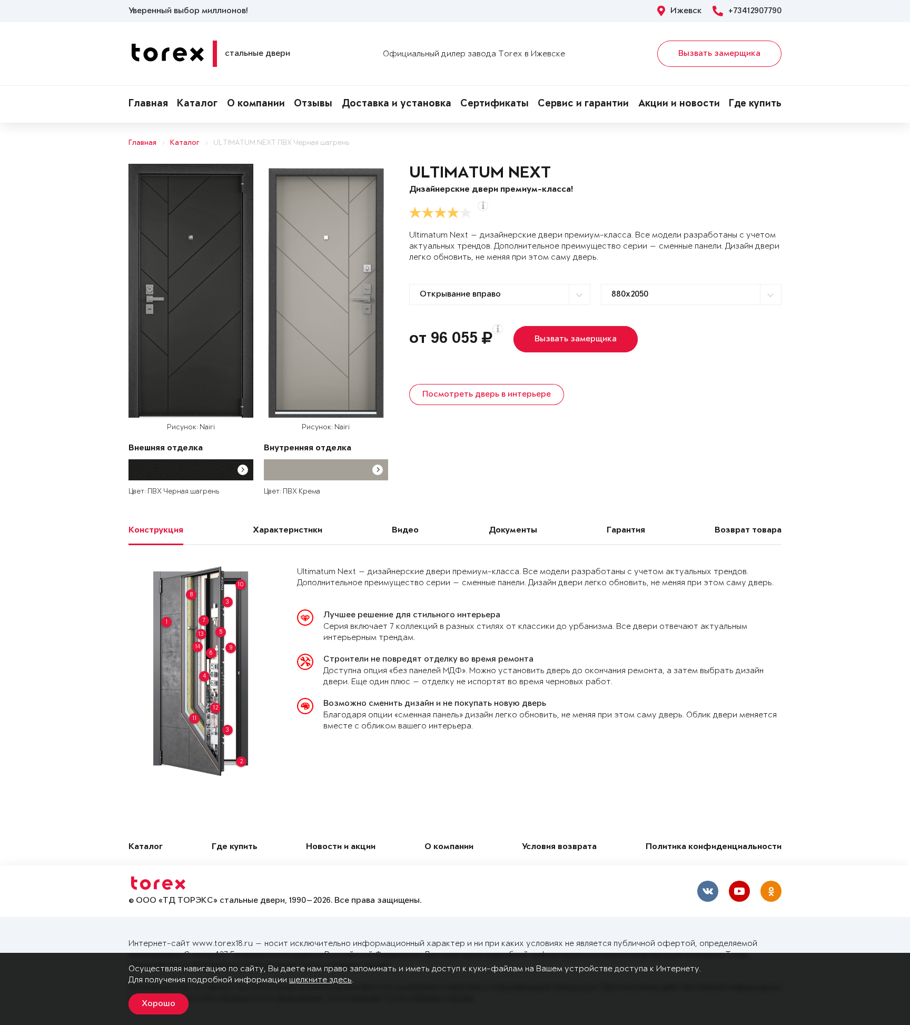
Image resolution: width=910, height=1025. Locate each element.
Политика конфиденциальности (714, 847)
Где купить (755, 104)
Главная (148, 104)
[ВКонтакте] (707, 891)
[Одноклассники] (771, 891)
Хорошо (158, 1004)
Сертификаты (494, 104)
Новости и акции (340, 847)
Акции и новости (679, 104)
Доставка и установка (396, 104)
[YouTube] (739, 891)
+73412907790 (755, 11)
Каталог (197, 104)
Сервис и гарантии (583, 104)
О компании (256, 104)
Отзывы (313, 104)
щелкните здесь (320, 979)
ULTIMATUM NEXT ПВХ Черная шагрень (281, 143)
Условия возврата (559, 847)
